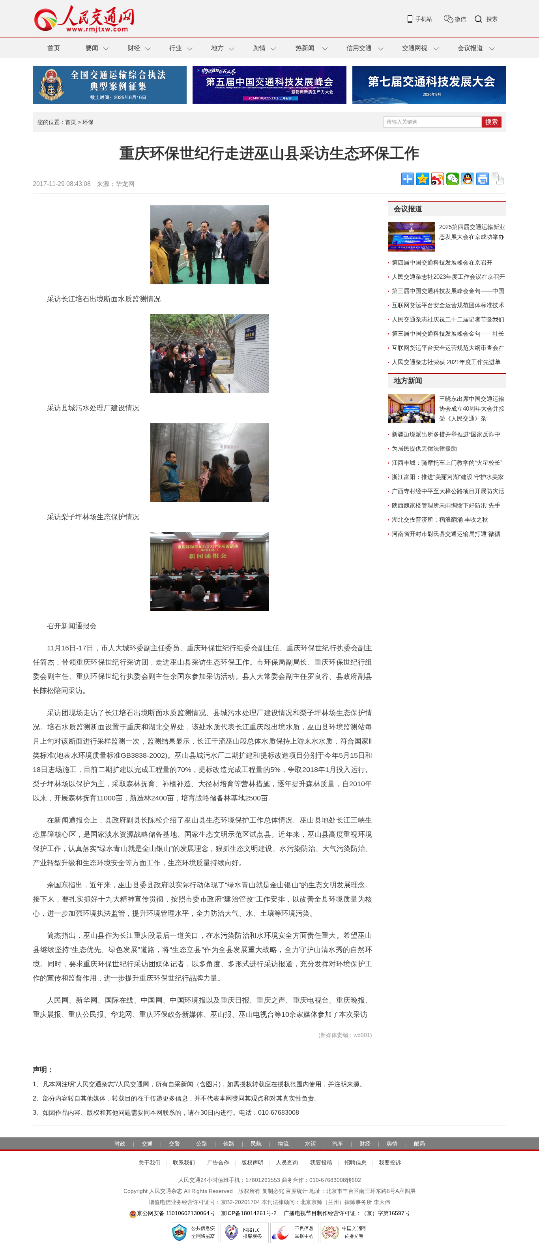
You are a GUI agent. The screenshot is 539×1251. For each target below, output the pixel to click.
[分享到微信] (452, 179)
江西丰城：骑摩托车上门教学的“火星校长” (447, 462)
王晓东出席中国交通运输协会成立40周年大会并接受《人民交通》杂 (472, 408)
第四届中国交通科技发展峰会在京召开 (442, 262)
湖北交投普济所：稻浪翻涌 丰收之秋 (440, 519)
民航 (256, 1143)
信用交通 (359, 48)
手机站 (423, 19)
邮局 (419, 1143)
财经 (133, 48)
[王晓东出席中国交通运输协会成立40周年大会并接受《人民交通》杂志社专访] (411, 408)
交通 (147, 1143)
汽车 (337, 1143)
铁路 (228, 1143)
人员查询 (287, 1162)
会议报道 (470, 48)
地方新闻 (408, 381)
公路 (201, 1143)
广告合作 (218, 1162)
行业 (175, 48)
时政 (119, 1143)
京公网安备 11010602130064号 (176, 1213)
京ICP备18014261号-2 (249, 1213)
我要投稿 (321, 1162)
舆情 (259, 48)
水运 (310, 1143)
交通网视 (414, 48)
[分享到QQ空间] (422, 179)
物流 (283, 1143)
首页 (53, 48)
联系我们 (184, 1162)
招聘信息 (355, 1162)
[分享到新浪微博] (437, 179)
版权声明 (252, 1162)
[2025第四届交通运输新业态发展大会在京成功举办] (411, 237)
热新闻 (305, 48)
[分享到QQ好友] (467, 179)
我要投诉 (390, 1162)
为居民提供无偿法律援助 (424, 448)
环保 (88, 122)
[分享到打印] (482, 179)
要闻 (92, 48)
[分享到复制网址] (497, 179)
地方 (217, 48)
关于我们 (149, 1162)
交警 (174, 1143)
